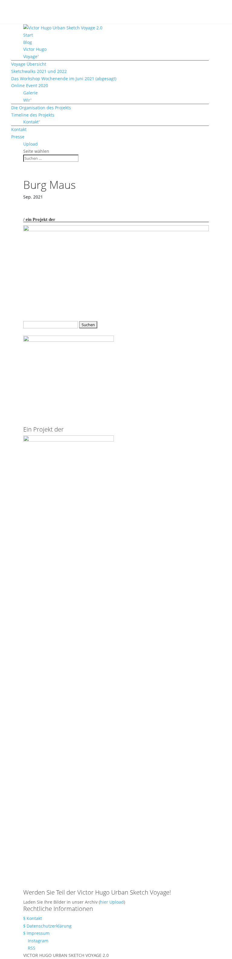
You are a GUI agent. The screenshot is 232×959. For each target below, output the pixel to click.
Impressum (38, 933)
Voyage (30, 56)
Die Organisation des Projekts (41, 107)
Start (28, 35)
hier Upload (112, 902)
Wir (26, 100)
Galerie (30, 93)
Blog (27, 42)
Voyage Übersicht (28, 64)
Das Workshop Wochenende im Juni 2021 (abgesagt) (63, 78)
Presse (17, 137)
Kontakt (31, 122)
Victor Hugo (35, 49)
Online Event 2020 (29, 85)
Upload (30, 144)
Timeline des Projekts (32, 115)
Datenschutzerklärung (49, 926)
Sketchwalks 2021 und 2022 (39, 71)
